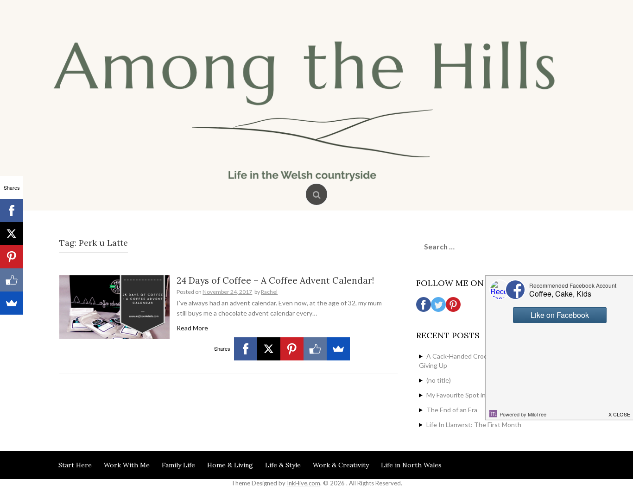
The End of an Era (451, 410)
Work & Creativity (341, 465)
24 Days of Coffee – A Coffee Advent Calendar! (275, 280)
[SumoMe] (338, 348)
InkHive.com (303, 483)
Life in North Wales (411, 465)
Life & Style (283, 465)
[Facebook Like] (315, 348)
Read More (192, 328)
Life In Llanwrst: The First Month (473, 424)
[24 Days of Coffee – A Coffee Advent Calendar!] (114, 306)
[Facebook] (245, 348)
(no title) (438, 380)
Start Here (75, 465)
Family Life (178, 465)
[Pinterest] (292, 348)
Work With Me (127, 465)
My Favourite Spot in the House (472, 395)
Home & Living (230, 465)
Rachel (269, 291)
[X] (268, 348)
